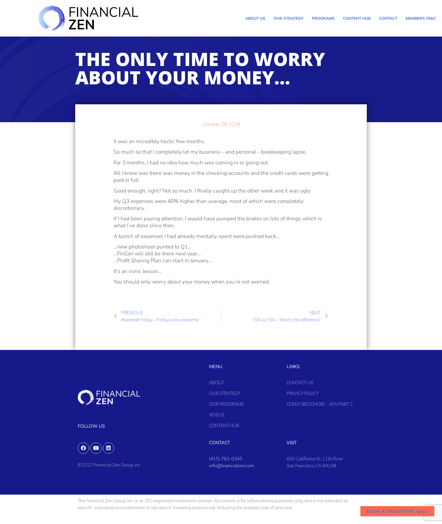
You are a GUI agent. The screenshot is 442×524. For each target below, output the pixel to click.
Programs (323, 18)
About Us (255, 18)
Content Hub (357, 18)
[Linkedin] (108, 448)
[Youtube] (96, 448)
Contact (388, 18)
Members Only (421, 18)
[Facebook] (83, 448)
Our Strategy (288, 18)
